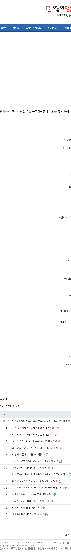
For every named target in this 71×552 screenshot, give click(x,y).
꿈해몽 (16, 28)
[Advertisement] (35, 72)
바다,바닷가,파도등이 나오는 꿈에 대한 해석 (33, 435)
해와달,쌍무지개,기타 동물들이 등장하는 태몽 (34, 481)
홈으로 (4, 28)
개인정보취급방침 (21, 543)
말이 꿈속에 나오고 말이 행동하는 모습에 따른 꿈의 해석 (38, 474)
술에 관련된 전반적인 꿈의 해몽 (27, 514)
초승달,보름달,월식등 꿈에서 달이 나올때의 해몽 (35, 448)
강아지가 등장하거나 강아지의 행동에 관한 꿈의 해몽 (37, 488)
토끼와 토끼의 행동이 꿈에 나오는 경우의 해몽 (34, 461)
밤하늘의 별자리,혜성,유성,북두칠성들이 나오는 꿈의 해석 (39, 421)
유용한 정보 (52, 28)
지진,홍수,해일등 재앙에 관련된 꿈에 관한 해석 (34, 428)
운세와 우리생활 (33, 28)
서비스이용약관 (39, 543)
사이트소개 (5, 543)
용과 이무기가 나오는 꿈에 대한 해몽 (29, 501)
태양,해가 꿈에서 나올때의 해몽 (27, 454)
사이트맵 (53, 543)
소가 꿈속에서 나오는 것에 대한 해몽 (29, 468)
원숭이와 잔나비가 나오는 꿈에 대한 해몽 (31, 494)
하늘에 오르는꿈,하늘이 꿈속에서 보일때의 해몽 (35, 441)
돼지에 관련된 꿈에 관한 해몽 (26, 508)
